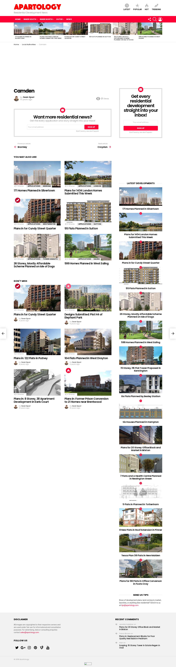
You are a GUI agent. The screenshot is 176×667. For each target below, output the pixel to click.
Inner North (46, 19)
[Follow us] (149, 19)
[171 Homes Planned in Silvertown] (26, 28)
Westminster (49, 224)
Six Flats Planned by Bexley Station (140, 396)
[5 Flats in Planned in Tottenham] (140, 492)
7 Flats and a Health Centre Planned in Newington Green (140, 477)
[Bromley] (3, 333)
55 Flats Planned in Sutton (100, 37)
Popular (137, 9)
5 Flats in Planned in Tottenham (141, 504)
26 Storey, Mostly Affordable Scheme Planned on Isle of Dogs (123, 38)
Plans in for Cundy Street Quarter (75, 37)
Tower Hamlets (50, 259)
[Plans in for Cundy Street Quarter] (75, 28)
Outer (59, 19)
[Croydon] (173, 333)
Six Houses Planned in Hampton (141, 422)
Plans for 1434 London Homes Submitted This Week (50, 37)
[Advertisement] (88, 65)
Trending (156, 9)
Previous (15, 32)
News (69, 19)
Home (18, 19)
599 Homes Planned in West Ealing (149, 37)
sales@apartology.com (29, 632)
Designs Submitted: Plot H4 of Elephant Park (83, 316)
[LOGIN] (160, 19)
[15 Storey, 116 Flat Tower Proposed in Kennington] (140, 355)
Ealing (97, 259)
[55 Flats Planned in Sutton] (100, 28)
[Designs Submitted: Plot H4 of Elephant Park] (88, 298)
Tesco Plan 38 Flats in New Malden (140, 555)
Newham (47, 186)
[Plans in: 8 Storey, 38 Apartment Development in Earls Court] (37, 382)
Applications (34, 186)
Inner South (30, 19)
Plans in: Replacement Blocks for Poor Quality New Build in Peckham (137, 637)
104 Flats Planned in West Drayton (86, 358)
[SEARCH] (155, 19)
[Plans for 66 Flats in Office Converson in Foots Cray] (140, 568)
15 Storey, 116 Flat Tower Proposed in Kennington (141, 369)
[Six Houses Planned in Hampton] (140, 409)
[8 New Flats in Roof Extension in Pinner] (140, 517)
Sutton (97, 224)
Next (161, 32)
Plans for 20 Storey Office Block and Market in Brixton (141, 449)
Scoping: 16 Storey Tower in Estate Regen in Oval (139, 646)
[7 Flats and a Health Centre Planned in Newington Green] (140, 463)
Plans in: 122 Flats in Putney (31, 358)
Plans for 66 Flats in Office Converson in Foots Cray (141, 582)
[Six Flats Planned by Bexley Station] (140, 384)
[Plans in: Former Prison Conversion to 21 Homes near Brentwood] (88, 382)
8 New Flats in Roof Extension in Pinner (140, 529)
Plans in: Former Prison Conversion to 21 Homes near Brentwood (86, 400)
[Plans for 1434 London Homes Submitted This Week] (51, 28)
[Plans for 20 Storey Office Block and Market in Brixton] (140, 435)
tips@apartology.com (130, 605)
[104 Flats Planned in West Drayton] (88, 342)
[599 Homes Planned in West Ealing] (149, 28)
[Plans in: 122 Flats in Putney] (37, 342)
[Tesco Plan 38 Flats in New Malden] (140, 543)
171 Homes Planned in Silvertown (23, 37)
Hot (147, 9)
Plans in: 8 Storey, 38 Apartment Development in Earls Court (34, 400)
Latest (126, 9)
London (97, 186)
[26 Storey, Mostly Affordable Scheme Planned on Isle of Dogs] (125, 28)
